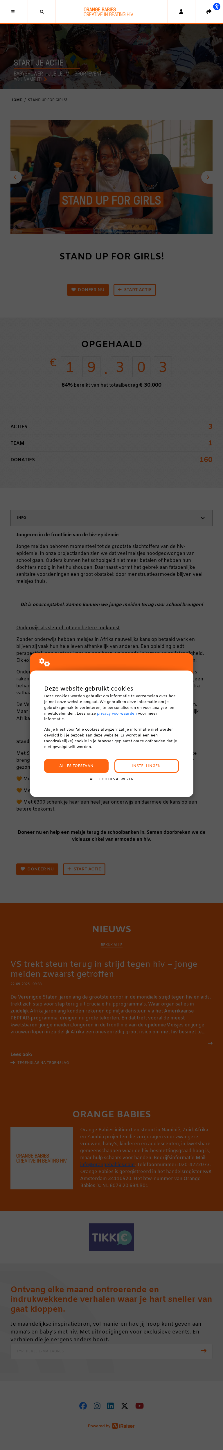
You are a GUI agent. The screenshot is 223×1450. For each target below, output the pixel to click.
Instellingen (146, 765)
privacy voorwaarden (117, 713)
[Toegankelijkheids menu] (216, 6)
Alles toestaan (76, 765)
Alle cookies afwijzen (112, 779)
